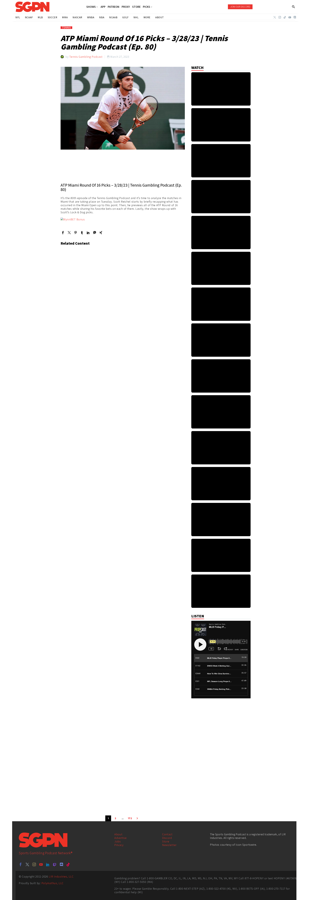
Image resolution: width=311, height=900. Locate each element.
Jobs (117, 841)
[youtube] (41, 864)
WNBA (90, 17)
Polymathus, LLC (52, 883)
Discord (167, 838)
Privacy (119, 845)
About (118, 834)
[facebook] (20, 864)
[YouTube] (289, 17)
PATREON (113, 6)
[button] (294, 7)
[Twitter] (274, 17)
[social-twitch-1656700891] (54, 864)
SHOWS (91, 7)
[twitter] (27, 864)
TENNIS (66, 27)
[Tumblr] (81, 232)
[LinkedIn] (88, 232)
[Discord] (295, 17)
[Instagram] (279, 17)
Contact (167, 834)
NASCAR (77, 17)
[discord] (61, 864)
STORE (136, 6)
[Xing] (100, 232)
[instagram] (34, 864)
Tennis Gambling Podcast (85, 57)
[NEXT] (137, 818)
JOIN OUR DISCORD (240, 6)
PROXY (126, 6)
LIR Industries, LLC (61, 876)
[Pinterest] (75, 232)
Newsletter (169, 845)
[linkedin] (48, 864)
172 (130, 818)
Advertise (120, 838)
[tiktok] (68, 864)
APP (103, 6)
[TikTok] (284, 17)
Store (165, 841)
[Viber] (94, 232)
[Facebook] (62, 232)
